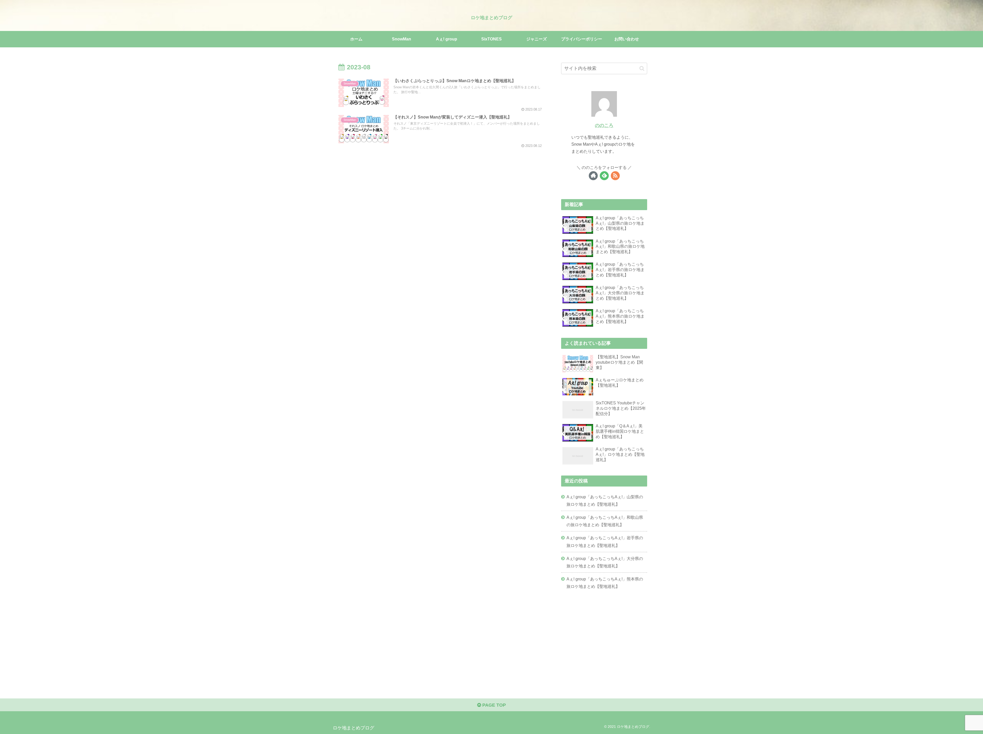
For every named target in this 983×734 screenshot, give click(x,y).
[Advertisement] (604, 636)
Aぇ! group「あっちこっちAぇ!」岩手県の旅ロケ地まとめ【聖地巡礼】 (605, 541)
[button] (641, 68)
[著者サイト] (593, 175)
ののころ (604, 125)
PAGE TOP (493, 705)
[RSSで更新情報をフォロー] (615, 175)
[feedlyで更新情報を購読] (604, 175)
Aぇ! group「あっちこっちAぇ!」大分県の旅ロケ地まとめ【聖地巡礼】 (605, 562)
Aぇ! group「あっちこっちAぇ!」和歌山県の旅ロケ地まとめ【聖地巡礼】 (605, 521)
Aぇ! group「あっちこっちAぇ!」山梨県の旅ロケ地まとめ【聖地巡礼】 (605, 500)
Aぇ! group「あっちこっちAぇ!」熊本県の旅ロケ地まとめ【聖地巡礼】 (605, 583)
